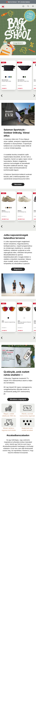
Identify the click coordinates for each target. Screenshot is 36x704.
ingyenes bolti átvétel (9, 430)
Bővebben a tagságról (18, 399)
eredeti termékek (27, 430)
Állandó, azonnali (27, 414)
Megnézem (18, 269)
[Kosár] (23, 6)
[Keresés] (28, 6)
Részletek (18, 184)
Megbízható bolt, (27, 428)
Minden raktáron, (8, 428)
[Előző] (2, 95)
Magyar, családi (9, 414)
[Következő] (34, 95)
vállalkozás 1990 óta (9, 416)
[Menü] (33, 6)
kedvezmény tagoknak (27, 416)
